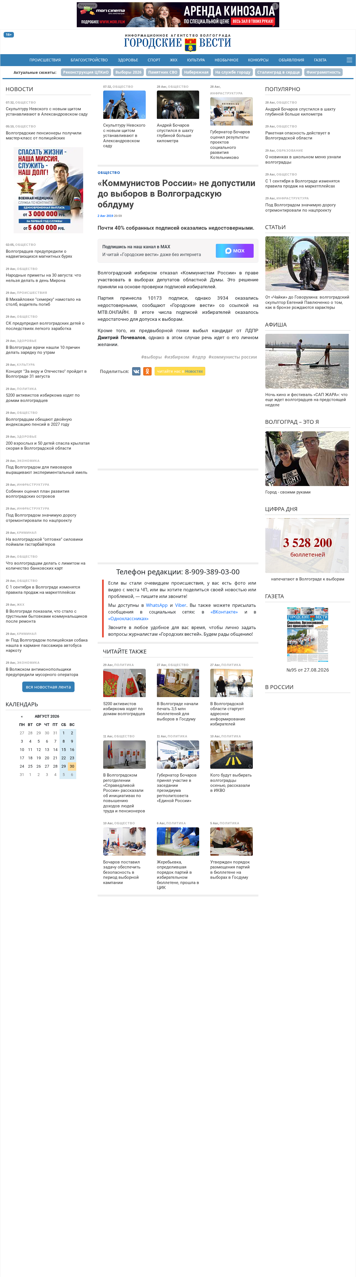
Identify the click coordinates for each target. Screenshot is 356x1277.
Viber (180, 605)
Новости (19, 89)
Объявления (291, 59)
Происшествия (45, 59)
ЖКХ (173, 59)
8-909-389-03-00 (212, 572)
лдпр (200, 357)
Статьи (275, 227)
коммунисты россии (234, 357)
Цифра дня (281, 509)
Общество (109, 172)
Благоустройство (89, 59)
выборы (153, 357)
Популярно (282, 89)
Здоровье (128, 59)
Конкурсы (258, 59)
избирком (178, 357)
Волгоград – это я (292, 421)
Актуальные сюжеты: (35, 72)
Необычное (226, 59)
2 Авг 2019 (105, 215)
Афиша (276, 324)
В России (279, 687)
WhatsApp (158, 605)
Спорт (154, 59)
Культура (196, 59)
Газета (320, 59)
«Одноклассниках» (128, 618)
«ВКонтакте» (224, 612)
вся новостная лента (48, 687)
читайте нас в (180, 371)
